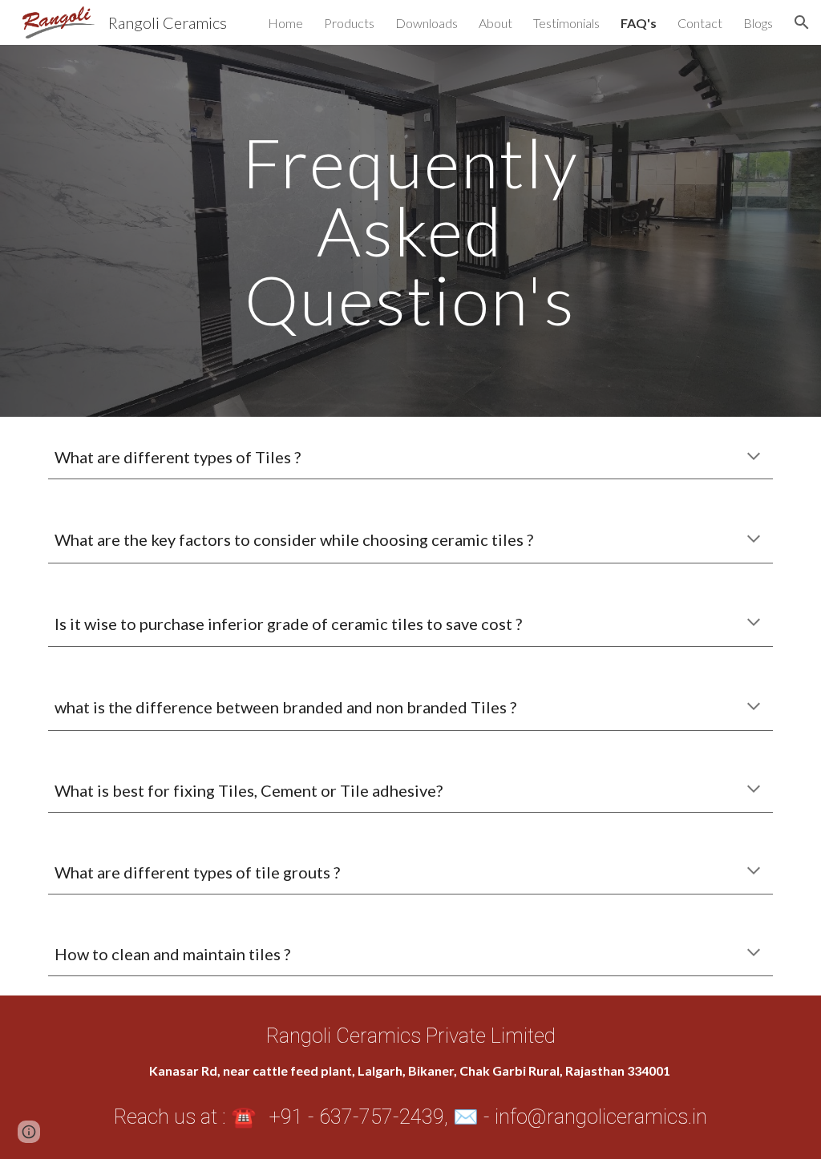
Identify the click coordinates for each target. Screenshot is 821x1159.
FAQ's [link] (639, 22)
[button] (802, 22)
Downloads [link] (426, 22)
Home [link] (285, 22)
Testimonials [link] (566, 22)
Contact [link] (699, 22)
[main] (410, 231)
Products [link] (349, 22)
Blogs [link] (758, 22)
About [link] (495, 22)
